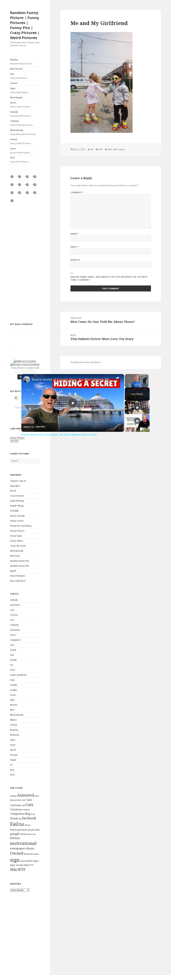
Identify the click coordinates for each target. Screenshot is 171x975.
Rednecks (14, 734)
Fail (18, 76)
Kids (12, 700)
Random (21, 61)
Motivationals (23, 132)
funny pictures (19, 829)
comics (26, 809)
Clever (20, 104)
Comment (77, 192)
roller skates (119, 149)
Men (12, 709)
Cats (12, 619)
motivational (23, 843)
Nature (13, 719)
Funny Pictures (17, 437)
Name (74, 233)
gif (29, 830)
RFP (92, 149)
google (15, 834)
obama (30, 848)
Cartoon (14, 614)
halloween (31, 834)
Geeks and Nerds (18, 675)
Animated (15, 604)
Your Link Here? (18, 580)
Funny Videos (16, 540)
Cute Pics (14, 440)
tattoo (29, 860)
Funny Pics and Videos (21, 525)
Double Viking (17, 505)
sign (15, 860)
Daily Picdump (17, 500)
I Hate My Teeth (18, 545)
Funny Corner (17, 520)
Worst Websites (17, 575)
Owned (20, 141)
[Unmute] (131, 385)
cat (23, 805)
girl (32, 830)
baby (37, 795)
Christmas (15, 629)
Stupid (13, 759)
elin (20, 818)
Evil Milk (14, 510)
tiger (36, 860)
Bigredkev (15, 485)
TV (11, 764)
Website (75, 259)
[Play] (127, 385)
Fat (11, 665)
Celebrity (21, 123)
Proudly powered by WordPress (85, 362)
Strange (14, 754)
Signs (19, 90)
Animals (20, 113)
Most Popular (16, 97)
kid (12, 838)
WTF (19, 159)
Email (74, 246)
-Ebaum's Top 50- (18, 480)
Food (12, 670)
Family (13, 660)
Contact (13, 83)
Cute (12, 644)
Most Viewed (16, 68)
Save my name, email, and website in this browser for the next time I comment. (109, 278)
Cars (12, 609)
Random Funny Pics (19, 560)
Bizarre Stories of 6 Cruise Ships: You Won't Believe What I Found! (72, 379)
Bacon (13, 800)
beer (19, 799)
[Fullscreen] (146, 385)
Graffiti (13, 685)
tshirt (27, 865)
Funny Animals (17, 515)
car (24, 799)
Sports (13, 749)
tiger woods (16, 865)
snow (22, 861)
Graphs (13, 690)
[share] (117, 378)
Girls (12, 680)
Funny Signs (16, 535)
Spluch (13, 570)
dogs (33, 814)
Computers (15, 639)
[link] (26, 379)
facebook (29, 818)
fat (21, 824)
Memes (13, 704)
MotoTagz (15, 555)
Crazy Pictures (17, 495)
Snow (12, 744)
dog (27, 813)
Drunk (13, 649)
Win (12, 769)
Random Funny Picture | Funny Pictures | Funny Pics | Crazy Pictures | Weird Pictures (25, 25)
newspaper (17, 848)
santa (36, 854)
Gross (20, 150)
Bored (13, 490)
